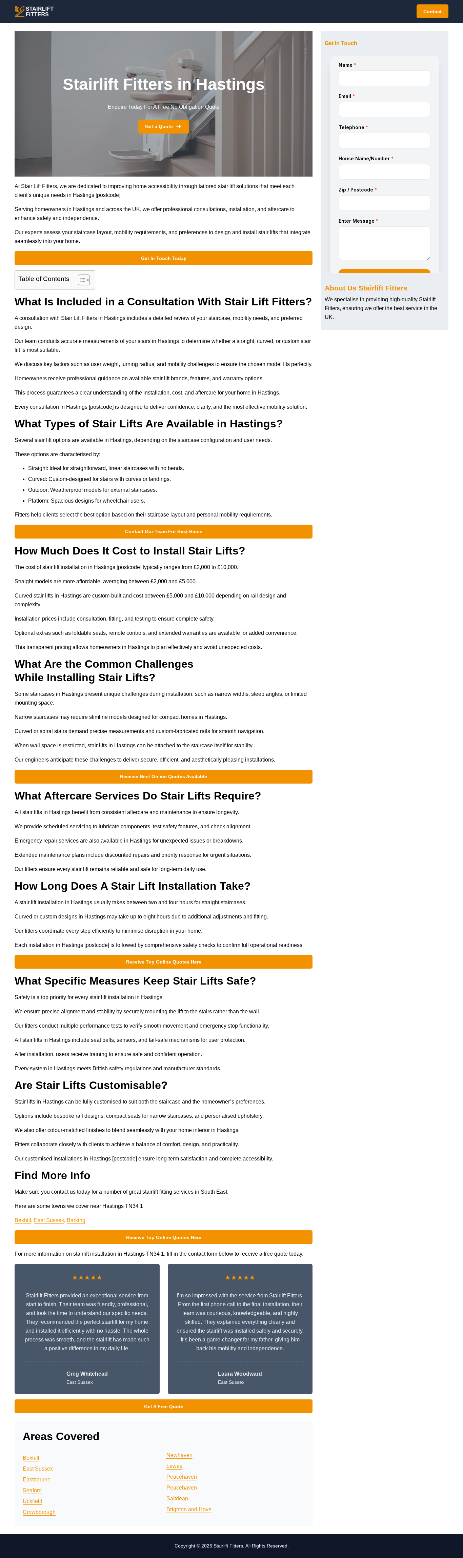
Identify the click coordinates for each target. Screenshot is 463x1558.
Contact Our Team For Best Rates (163, 531)
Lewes (174, 1466)
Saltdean (177, 1498)
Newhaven (179, 1455)
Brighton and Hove (189, 1509)
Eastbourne (37, 1479)
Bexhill (23, 1220)
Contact (432, 11)
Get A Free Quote (163, 1406)
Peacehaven (181, 1477)
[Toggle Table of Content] (80, 280)
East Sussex (49, 1220)
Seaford (32, 1490)
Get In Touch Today (163, 258)
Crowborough (39, 1512)
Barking (76, 1220)
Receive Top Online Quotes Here (163, 962)
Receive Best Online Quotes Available (163, 776)
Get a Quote (159, 126)
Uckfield (32, 1501)
